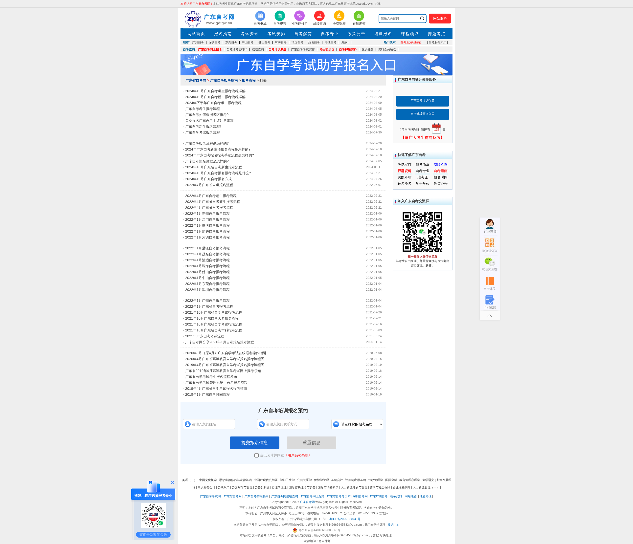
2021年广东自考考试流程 (204, 336)
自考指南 (441, 171)
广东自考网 (307, 502)
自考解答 (303, 34)
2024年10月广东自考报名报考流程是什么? (218, 173)
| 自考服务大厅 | (437, 42)
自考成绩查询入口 (422, 113)
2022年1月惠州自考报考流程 (207, 214)
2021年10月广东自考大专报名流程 (212, 318)
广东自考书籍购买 (256, 496)
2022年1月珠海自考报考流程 (207, 266)
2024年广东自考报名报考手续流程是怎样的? (219, 155)
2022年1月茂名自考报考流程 (207, 254)
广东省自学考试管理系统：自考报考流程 (216, 383)
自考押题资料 (348, 49)
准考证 (422, 177)
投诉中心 (394, 524)
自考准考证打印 (236, 49)
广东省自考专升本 (339, 496)
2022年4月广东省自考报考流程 (209, 208)
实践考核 (404, 177)
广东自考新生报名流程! (203, 127)
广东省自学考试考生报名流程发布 (211, 377)
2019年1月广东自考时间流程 (207, 394)
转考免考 (404, 184)
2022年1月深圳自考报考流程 (207, 290)
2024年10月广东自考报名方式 (208, 179)
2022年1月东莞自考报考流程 (207, 284)
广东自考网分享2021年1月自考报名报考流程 (219, 342)
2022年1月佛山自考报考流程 (207, 272)
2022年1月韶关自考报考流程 (207, 231)
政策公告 (356, 34)
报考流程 (249, 80)
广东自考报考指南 (224, 80)
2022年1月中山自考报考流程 (207, 278)
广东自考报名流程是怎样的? (207, 143)
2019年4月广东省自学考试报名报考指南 (216, 389)
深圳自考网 (360, 496)
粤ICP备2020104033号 (345, 519)
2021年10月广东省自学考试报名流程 (213, 324)
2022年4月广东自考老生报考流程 (211, 196)
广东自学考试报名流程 (202, 132)
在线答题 (367, 49)
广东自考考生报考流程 (202, 109)
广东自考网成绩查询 (284, 496)
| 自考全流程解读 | (411, 42)
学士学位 (423, 184)
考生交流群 (326, 49)
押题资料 (404, 171)
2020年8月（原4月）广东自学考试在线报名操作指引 (225, 353)
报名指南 (223, 34)
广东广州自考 (379, 496)
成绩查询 (258, 49)
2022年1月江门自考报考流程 (207, 219)
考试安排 (276, 34)
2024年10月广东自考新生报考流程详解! (216, 97)
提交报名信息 (254, 442)
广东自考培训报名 (422, 100)
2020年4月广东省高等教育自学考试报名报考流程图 (224, 359)
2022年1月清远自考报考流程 (207, 260)
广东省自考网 (195, 80)
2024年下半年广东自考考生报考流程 (213, 103)
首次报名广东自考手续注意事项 (209, 121)
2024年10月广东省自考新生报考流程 (213, 167)
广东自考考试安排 (303, 49)
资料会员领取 (387, 49)
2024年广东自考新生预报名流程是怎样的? (217, 149)
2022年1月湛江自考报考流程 (207, 248)
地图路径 (426, 496)
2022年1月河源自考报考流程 (207, 237)
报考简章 (423, 164)
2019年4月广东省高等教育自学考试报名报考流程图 (224, 365)
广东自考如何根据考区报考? (207, 115)
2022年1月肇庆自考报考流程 (207, 225)
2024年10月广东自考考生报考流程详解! (216, 91)
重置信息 (311, 442)
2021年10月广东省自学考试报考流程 (213, 312)
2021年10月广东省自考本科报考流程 (213, 330)
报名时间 (441, 177)
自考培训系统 (277, 49)
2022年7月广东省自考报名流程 (209, 185)
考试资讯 (250, 34)
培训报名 (383, 34)
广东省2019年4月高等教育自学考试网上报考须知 (223, 371)
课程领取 (410, 34)
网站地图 (411, 496)
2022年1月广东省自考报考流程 (209, 306)
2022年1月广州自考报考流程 (207, 301)
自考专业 (330, 34)
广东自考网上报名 (210, 49)
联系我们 (396, 496)
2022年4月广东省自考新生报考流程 (212, 202)
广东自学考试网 (210, 496)
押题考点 (437, 34)
